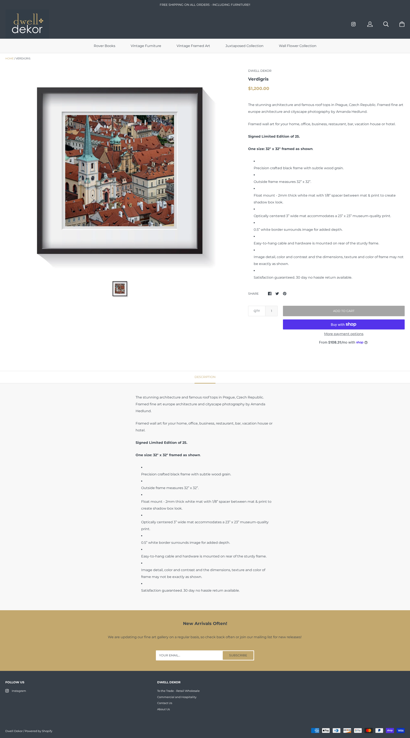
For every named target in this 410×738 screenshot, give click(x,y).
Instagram (19, 690)
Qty (257, 311)
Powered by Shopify (38, 731)
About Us (163, 709)
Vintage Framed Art (193, 46)
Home (9, 58)
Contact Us (164, 703)
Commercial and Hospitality (176, 697)
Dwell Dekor (14, 731)
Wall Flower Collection (297, 46)
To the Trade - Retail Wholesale (178, 690)
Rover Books (104, 46)
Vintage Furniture (146, 46)
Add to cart (343, 311)
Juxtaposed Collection (245, 46)
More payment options (343, 334)
